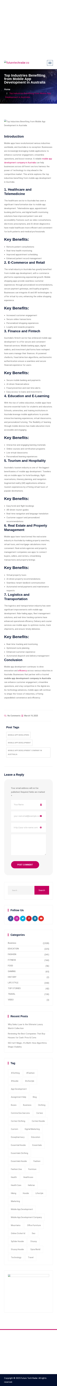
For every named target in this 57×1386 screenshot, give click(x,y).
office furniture (34, 1225)
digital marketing (32, 1129)
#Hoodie (14, 1081)
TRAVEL (11, 994)
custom (14, 1129)
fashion (36, 1161)
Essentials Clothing (19, 1153)
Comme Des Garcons (20, 1113)
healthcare (28, 1177)
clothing (41, 1105)
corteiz (39, 1113)
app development (19, 1089)
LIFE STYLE (13, 982)
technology (16, 1257)
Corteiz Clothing (18, 1121)
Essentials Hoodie (19, 1161)
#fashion (30, 1073)
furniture (32, 1169)
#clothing (15, 1073)
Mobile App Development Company (26, 1217)
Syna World (35, 1249)
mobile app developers (18, 735)
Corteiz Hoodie (38, 1121)
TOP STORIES (14, 988)
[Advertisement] (28, 28)
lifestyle (39, 1193)
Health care (16, 1185)
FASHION (12, 954)
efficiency (22, 670)
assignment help (18, 1097)
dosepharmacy (17, 1137)
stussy (33, 1241)
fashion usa (16, 1169)
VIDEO (11, 999)
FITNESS (12, 960)
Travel (30, 1257)
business (27, 1105)
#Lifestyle (29, 1081)
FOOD (10, 965)
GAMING (12, 971)
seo (33, 1233)
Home (7, 89)
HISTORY (12, 977)
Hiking (13, 1193)
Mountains (15, 1225)
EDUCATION (13, 948)
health (14, 1177)
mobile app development (19, 743)
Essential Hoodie (18, 1145)
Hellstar (31, 1185)
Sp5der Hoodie (17, 1241)
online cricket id (18, 1233)
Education (35, 1137)
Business (12, 943)
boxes (13, 1105)
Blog (35, 1097)
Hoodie (26, 1193)
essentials (37, 1145)
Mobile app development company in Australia (25, 752)
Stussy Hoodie (17, 1249)
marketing (15, 1201)
